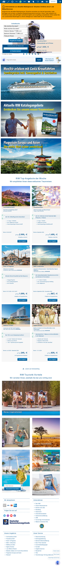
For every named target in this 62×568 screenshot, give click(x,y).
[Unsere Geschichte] (46, 432)
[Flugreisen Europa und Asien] (31, 156)
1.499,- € (53, 234)
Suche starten (16, 51)
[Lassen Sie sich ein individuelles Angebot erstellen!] (42, 1)
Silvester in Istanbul (8, 269)
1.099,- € (23, 293)
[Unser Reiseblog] (38, 1)
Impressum (38, 511)
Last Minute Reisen (11, 549)
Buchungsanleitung (40, 538)
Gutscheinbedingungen (41, 544)
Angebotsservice (39, 549)
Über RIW (37, 503)
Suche (39, 60)
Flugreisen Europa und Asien (13, 553)
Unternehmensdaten (40, 513)
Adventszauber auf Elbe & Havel (42, 209)
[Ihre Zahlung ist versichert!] (16, 522)
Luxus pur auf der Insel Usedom (11, 328)
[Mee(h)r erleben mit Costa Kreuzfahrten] (31, 83)
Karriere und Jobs (40, 507)
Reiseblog (38, 509)
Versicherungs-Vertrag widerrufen (44, 555)
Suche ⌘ (53, 1)
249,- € (23, 353)
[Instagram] (7, 515)
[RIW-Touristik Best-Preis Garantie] (16, 432)
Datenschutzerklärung (41, 515)
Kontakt (37, 547)
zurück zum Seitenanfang (31, 369)
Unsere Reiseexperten (41, 505)
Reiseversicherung (40, 536)
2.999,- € (23, 234)
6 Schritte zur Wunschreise (40, 490)
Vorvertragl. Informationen (42, 519)
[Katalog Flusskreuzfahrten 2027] (31, 119)
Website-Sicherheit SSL (41, 521)
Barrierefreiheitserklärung (42, 540)
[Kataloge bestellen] (33, 1)
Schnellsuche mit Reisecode (16, 46)
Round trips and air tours (54, 557)
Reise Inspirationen (13, 412)
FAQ (17, 1)
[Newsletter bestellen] (29, 1)
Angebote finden (15, 41)
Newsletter (38, 551)
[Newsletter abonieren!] (16, 471)
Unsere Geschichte (43, 444)
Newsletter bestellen (12, 489)
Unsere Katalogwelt (43, 468)
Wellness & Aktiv (10, 544)
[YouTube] (11, 515)
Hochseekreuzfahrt (11, 536)
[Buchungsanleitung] (46, 484)
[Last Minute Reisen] (12, 1)
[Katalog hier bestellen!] (46, 460)
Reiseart (8, 555)
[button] (57, 563)
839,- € (54, 353)
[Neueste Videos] (31, 398)
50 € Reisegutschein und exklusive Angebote (16, 457)
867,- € (54, 293)
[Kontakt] (47, 1)
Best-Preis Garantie (13, 444)
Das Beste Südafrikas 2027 (10, 209)
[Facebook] (14, 515)
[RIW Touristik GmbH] (4, 1)
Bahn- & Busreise (11, 542)
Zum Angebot (22, 241)
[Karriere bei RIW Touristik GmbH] (8, 1)
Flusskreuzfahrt (10, 538)
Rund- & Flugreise (11, 540)
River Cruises (56, 554)
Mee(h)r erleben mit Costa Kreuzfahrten (17, 551)
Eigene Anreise (10, 547)
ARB (36, 517)
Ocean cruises (56, 550)
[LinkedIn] (4, 515)
